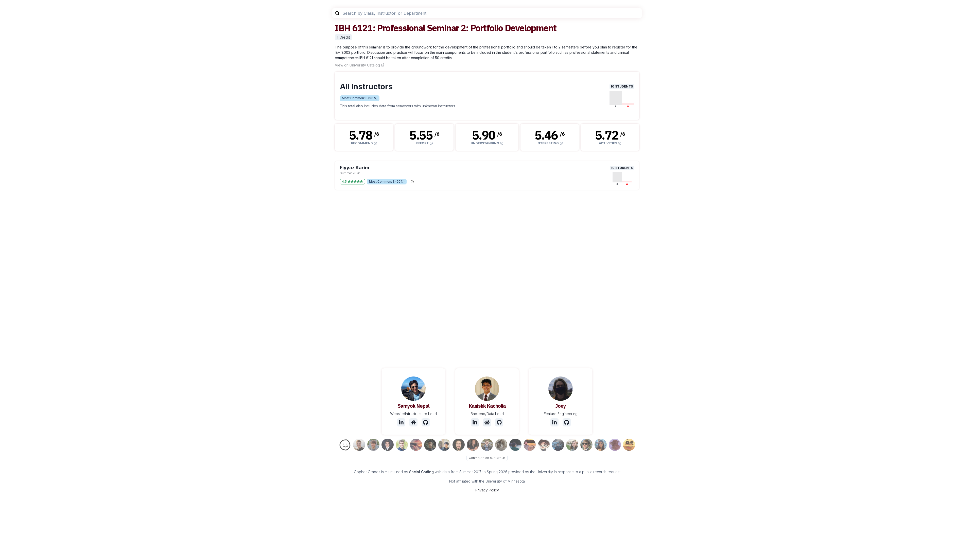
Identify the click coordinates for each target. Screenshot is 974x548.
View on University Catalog (357, 65)
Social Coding (421, 472)
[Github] (426, 422)
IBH (342, 28)
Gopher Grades (367, 472)
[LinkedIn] (401, 422)
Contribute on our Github (487, 458)
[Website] (413, 422)
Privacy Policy (487, 490)
